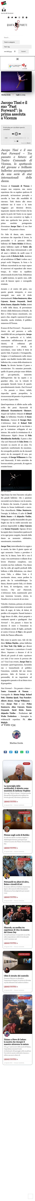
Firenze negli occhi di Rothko (16, 835)
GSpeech (28, 143)
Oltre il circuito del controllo (16, 976)
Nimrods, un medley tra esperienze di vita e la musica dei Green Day (16, 929)
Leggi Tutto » (11, 802)
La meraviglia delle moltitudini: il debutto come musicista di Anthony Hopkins (17, 788)
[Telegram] (26, 17)
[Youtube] (15, 17)
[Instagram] (19, 17)
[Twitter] (12, 17)
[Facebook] (8, 17)
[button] (17, 59)
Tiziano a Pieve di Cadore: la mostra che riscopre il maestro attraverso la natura (16, 1041)
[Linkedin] (22, 17)
